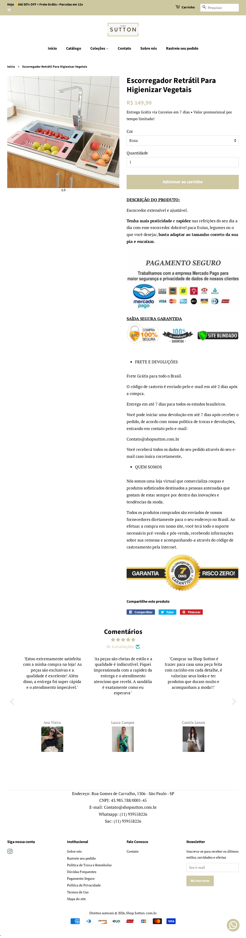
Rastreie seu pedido (182, 48)
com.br (151, 913)
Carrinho (188, 7)
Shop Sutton (135, 913)
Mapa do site (76, 899)
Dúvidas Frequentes (81, 871)
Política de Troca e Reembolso (89, 865)
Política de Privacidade (84, 885)
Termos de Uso (78, 892)
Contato (124, 48)
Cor (130, 131)
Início (52, 48)
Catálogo (73, 48)
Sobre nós (148, 48)
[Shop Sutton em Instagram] (9, 852)
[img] (123, 639)
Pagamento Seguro (81, 878)
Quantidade (137, 153)
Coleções (98, 48)
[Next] (112, 132)
